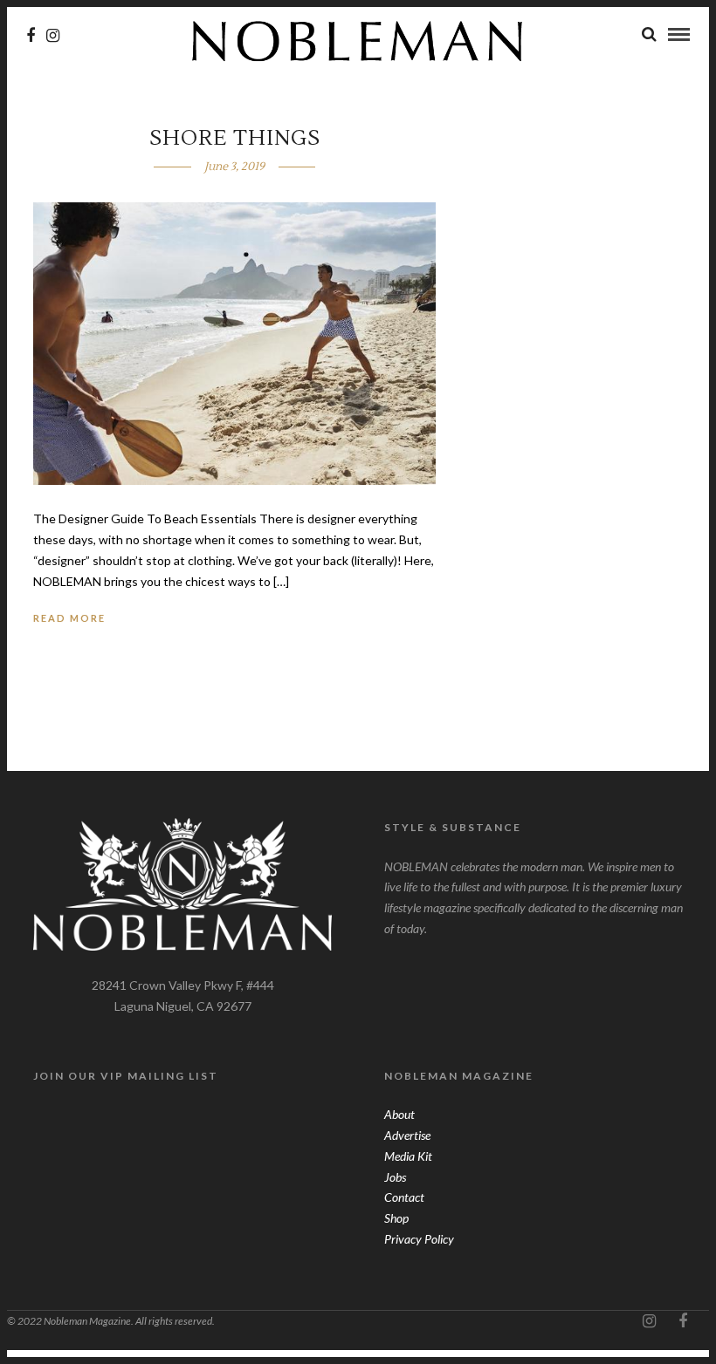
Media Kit (408, 1156)
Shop (396, 1218)
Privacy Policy (419, 1238)
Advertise (407, 1135)
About (399, 1114)
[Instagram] (52, 36)
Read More (69, 618)
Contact (404, 1197)
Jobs (395, 1177)
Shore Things (234, 138)
